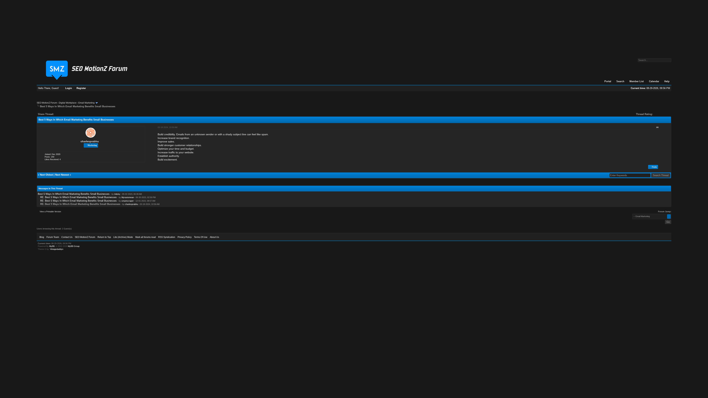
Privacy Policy (185, 237)
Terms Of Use (200, 237)
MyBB (52, 246)
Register (81, 88)
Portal (607, 81)
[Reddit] (68, 114)
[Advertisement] (354, 27)
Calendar (654, 81)
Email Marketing (86, 103)
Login (68, 88)
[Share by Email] (74, 114)
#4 (657, 127)
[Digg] (62, 114)
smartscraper (128, 201)
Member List (636, 81)
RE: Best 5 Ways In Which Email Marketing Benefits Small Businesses (78, 197)
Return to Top (104, 237)
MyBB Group (73, 246)
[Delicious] (65, 114)
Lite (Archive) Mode (123, 237)
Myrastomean (128, 197)
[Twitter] (60, 114)
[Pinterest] (71, 114)
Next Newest (62, 174)
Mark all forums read (145, 237)
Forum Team (52, 237)
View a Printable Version (50, 211)
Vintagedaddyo (56, 249)
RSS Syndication (166, 237)
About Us (214, 237)
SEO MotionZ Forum (47, 103)
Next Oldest (46, 174)
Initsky (117, 194)
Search (620, 81)
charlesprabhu (90, 141)
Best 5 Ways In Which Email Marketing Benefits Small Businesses (74, 194)
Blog (41, 237)
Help (666, 81)
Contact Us (66, 237)
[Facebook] (57, 114)
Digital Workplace (68, 103)
